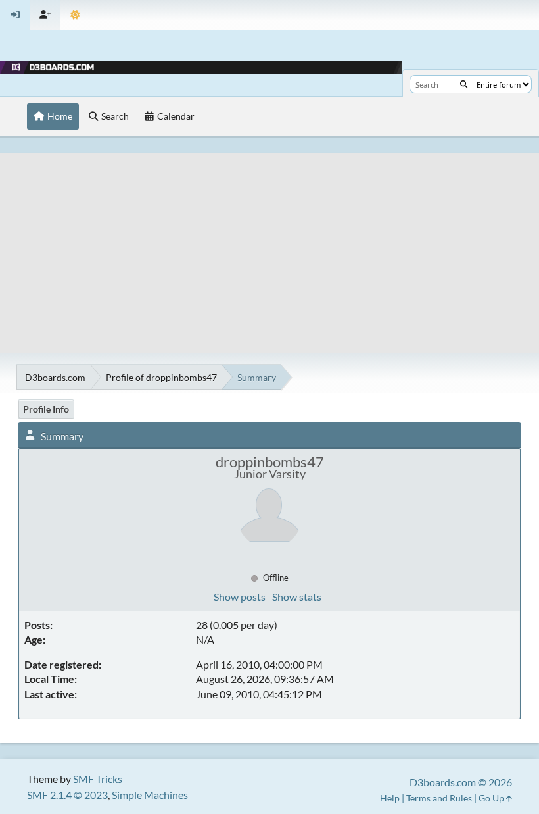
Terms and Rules (439, 797)
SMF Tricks (97, 779)
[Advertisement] (269, 245)
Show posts (240, 596)
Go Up (492, 797)
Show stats (296, 596)
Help (390, 797)
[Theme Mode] (75, 15)
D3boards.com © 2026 (461, 782)
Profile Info (46, 409)
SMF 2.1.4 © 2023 (67, 794)
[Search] (464, 84)
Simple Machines (150, 794)
